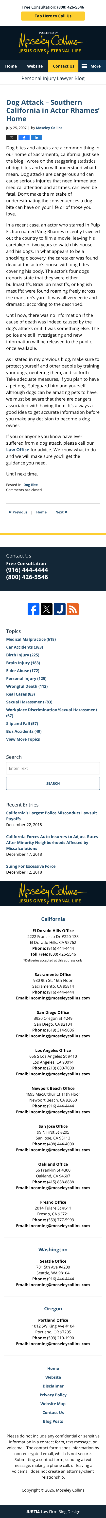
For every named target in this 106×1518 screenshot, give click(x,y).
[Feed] (73, 609)
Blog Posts (53, 1421)
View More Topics (23, 739)
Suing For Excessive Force (30, 866)
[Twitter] (47, 609)
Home (11, 66)
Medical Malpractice (31, 639)
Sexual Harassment (29, 702)
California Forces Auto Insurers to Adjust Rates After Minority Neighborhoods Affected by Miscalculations (52, 842)
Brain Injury (23, 662)
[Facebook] (33, 609)
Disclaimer (53, 1386)
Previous (18, 511)
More (95, 66)
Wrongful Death (27, 686)
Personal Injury (26, 678)
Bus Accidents (23, 731)
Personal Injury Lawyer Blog (53, 43)
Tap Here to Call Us (53, 16)
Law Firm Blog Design (53, 1511)
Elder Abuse (22, 670)
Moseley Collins (70, 1490)
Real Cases (20, 694)
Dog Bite (30, 484)
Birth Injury (22, 655)
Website (35, 66)
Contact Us (63, 66)
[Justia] (60, 609)
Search (53, 783)
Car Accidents (24, 647)
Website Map (53, 1403)
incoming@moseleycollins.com (59, 998)
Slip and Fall (22, 723)
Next (61, 511)
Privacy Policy (53, 1395)
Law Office (17, 449)
